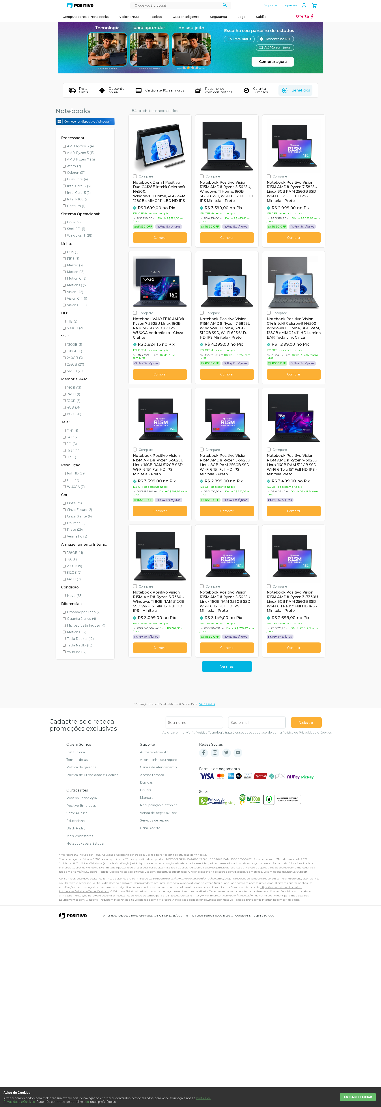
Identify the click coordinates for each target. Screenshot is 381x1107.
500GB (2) (75, 328)
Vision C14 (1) (77, 299)
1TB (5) (72, 321)
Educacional (75, 821)
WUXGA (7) (76, 487)
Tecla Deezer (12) (80, 639)
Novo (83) (74, 596)
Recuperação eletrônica (158, 805)
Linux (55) (74, 222)
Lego (241, 17)
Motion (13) (75, 272)
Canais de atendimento (158, 767)
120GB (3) (74, 345)
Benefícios (300, 90)
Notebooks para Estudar (85, 844)
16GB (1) (73, 559)
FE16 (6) (73, 259)
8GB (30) (74, 414)
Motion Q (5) (76, 285)
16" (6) (71, 457)
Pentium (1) (76, 206)
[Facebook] (203, 752)
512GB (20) (75, 371)
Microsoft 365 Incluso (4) (86, 625)
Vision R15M (129, 17)
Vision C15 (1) (77, 305)
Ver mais (226, 666)
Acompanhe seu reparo (158, 760)
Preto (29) (75, 530)
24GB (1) (73, 394)
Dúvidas (146, 782)
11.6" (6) (72, 431)
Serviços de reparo (154, 820)
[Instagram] (215, 752)
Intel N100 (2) (77, 199)
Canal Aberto (150, 828)
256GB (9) (74, 566)
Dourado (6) (76, 523)
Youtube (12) (76, 652)
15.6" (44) (74, 450)
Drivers (145, 790)
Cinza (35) (74, 503)
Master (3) (75, 265)
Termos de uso (78, 760)
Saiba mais (207, 704)
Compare (146, 176)
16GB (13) (74, 388)
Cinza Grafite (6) (79, 516)
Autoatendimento (154, 752)
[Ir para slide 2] (188, 67)
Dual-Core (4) (77, 179)
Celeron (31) (76, 173)
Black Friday (75, 828)
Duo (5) (72, 252)
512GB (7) (74, 573)
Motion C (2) (76, 632)
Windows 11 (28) (79, 235)
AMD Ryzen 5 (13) (81, 153)
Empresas (289, 5)
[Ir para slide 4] (197, 67)
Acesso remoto (152, 775)
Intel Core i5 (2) (79, 193)
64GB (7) (74, 579)
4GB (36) (73, 407)
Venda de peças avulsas (158, 813)
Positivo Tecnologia (81, 798)
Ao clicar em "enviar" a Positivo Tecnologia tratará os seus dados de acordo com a (247, 732)
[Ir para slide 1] (184, 67)
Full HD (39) (76, 473)
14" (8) (72, 444)
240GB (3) (75, 358)
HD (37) (73, 480)
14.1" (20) (74, 437)
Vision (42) (75, 292)
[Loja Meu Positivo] (80, 5)
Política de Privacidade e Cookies (307, 732)
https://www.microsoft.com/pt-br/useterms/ (195, 878)
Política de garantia (81, 767)
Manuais (146, 798)
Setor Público (77, 813)
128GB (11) (75, 553)
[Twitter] (226, 752)
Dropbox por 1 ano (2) (83, 612)
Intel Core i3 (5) (79, 186)
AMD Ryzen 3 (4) (80, 146)
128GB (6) (74, 351)
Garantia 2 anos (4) (81, 619)
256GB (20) (75, 364)
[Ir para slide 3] (192, 67)
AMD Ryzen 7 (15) (81, 159)
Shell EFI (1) (76, 229)
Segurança (218, 17)
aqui (87, 1101)
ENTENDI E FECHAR (358, 1097)
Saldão (261, 17)
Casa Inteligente (186, 17)
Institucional (76, 752)
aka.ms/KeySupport (84, 871)
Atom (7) (74, 166)
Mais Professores (79, 836)
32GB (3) (73, 401)
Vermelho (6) (77, 536)
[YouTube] (238, 752)
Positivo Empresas (81, 806)
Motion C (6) (76, 278)
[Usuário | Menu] (304, 5)
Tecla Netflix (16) (79, 645)
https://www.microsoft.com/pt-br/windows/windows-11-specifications (237, 895)
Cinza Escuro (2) (79, 510)
